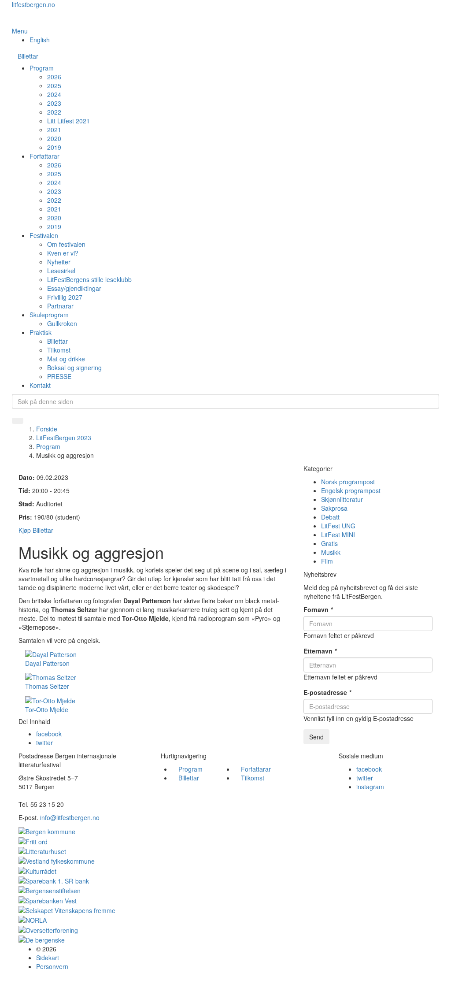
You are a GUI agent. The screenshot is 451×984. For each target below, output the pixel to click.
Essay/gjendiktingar (74, 288)
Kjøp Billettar (35, 530)
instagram (370, 786)
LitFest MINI (338, 534)
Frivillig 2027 (64, 297)
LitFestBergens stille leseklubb (89, 279)
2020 (54, 138)
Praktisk (41, 332)
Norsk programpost (348, 481)
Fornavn (318, 609)
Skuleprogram (49, 314)
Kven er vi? (62, 253)
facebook (49, 733)
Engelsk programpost (351, 490)
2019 (54, 147)
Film (327, 561)
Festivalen (44, 235)
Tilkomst (58, 349)
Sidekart (47, 957)
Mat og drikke (66, 358)
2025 (54, 85)
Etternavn (319, 650)
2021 (54, 129)
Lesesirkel (61, 270)
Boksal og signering (74, 367)
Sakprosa (334, 508)
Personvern (52, 966)
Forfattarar (44, 156)
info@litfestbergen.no (70, 817)
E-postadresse (327, 692)
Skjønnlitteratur (342, 499)
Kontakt (40, 385)
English (40, 39)
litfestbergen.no (33, 4)
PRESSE (59, 376)
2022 (54, 112)
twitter (44, 742)
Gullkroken (62, 323)
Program (42, 67)
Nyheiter (58, 261)
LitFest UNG (338, 525)
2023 (54, 103)
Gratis (329, 543)
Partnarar (60, 305)
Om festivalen (66, 244)
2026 (54, 76)
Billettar (28, 56)
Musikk (330, 552)
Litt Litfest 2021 (68, 120)
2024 (54, 94)
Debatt (330, 516)
